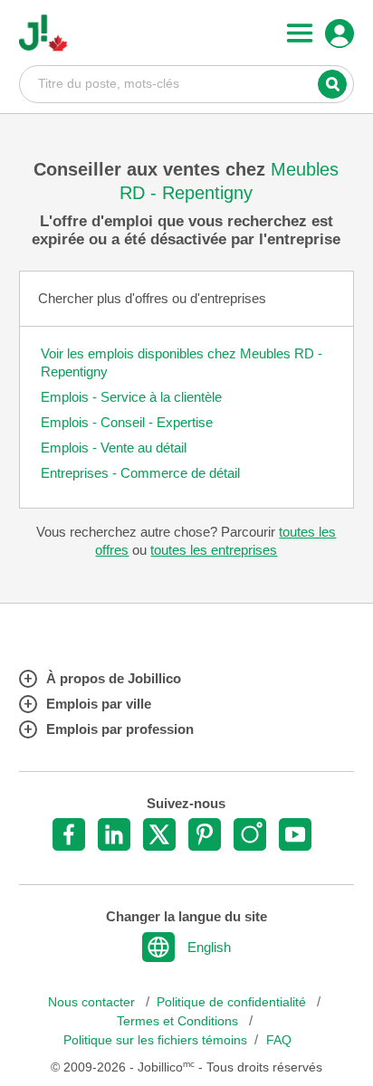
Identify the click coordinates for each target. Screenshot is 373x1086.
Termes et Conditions (179, 1021)
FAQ (279, 1040)
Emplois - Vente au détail (113, 447)
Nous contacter (93, 1002)
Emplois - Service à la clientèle (131, 397)
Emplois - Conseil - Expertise (127, 422)
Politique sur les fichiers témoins (155, 1040)
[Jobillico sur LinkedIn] (114, 834)
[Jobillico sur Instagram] (250, 834)
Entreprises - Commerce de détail (140, 473)
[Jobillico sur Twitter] (159, 834)
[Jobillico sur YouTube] (295, 834)
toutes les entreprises (213, 549)
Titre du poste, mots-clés (187, 83)
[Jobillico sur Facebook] (69, 834)
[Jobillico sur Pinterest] (204, 834)
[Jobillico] (43, 33)
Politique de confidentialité (233, 1002)
